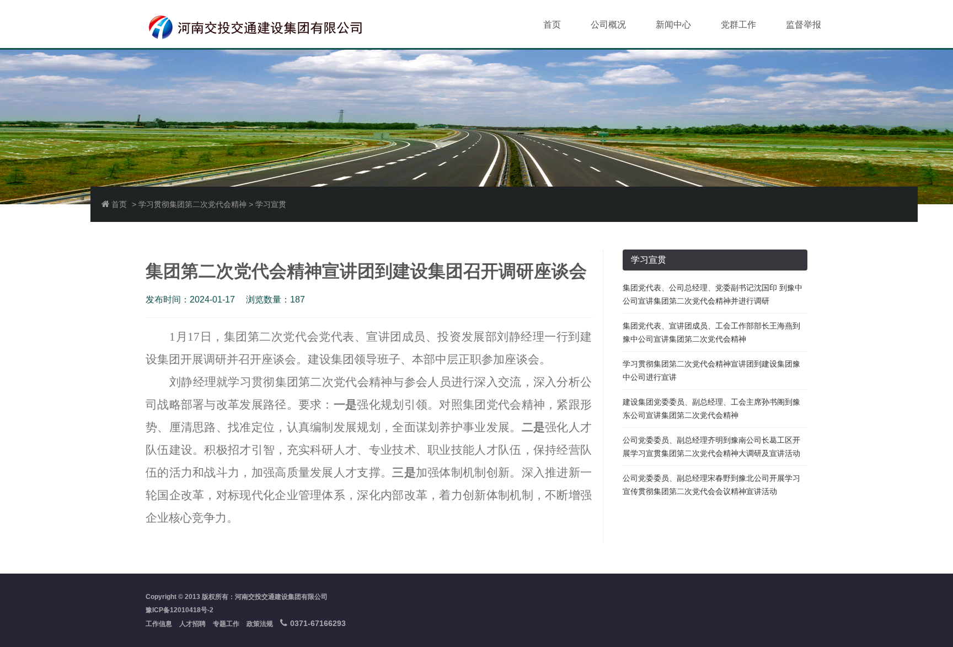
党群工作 (738, 24)
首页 (552, 24)
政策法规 (260, 624)
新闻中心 (673, 24)
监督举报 (803, 24)
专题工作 (226, 624)
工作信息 (159, 624)
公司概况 (608, 24)
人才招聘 (192, 624)
